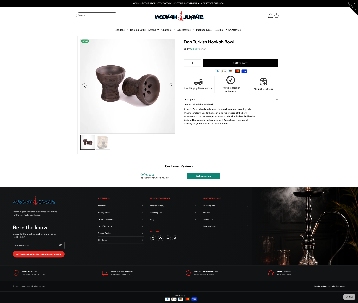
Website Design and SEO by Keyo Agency (329, 286)
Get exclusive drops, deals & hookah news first (38, 254)
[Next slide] (172, 86)
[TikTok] (175, 238)
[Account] (270, 15)
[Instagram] (153, 238)
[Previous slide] (83, 86)
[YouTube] (168, 238)
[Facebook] (160, 238)
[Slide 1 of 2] (88, 142)
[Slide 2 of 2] (103, 142)
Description (189, 99)
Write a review (203, 176)
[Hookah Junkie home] (34, 200)
